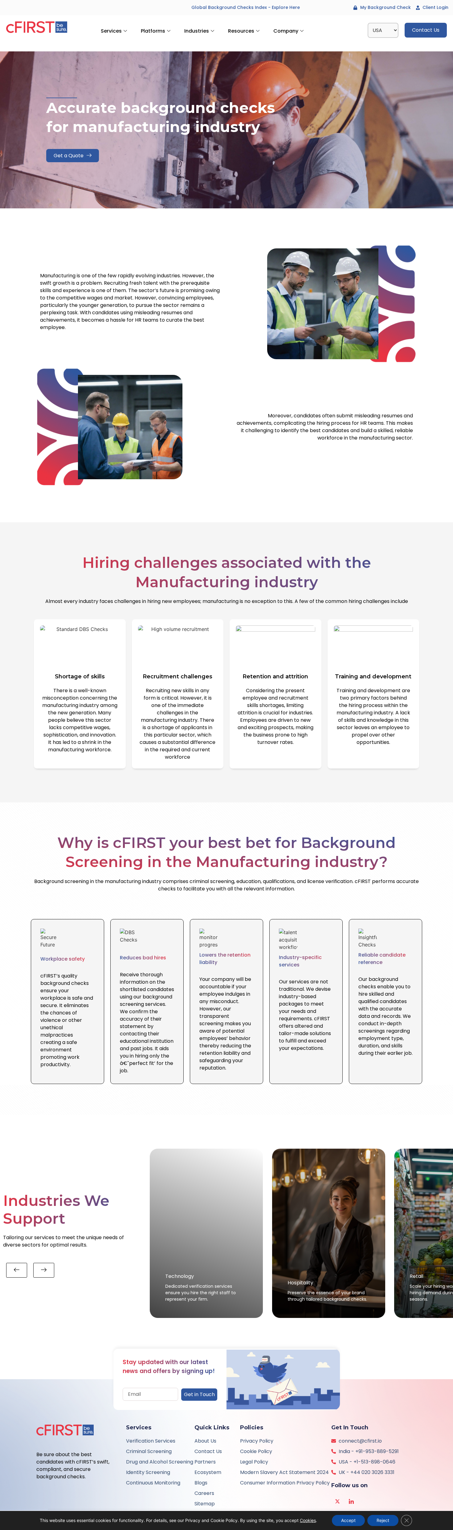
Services (111, 30)
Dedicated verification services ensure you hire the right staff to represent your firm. (200, 1292)
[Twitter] (337, 1501)
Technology (179, 1276)
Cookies (308, 1520)
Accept (348, 1520)
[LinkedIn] (351, 1501)
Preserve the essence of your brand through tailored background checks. (327, 1296)
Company (285, 30)
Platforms (153, 30)
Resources (241, 30)
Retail (416, 1276)
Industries (196, 30)
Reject (383, 1520)
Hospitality (300, 1282)
